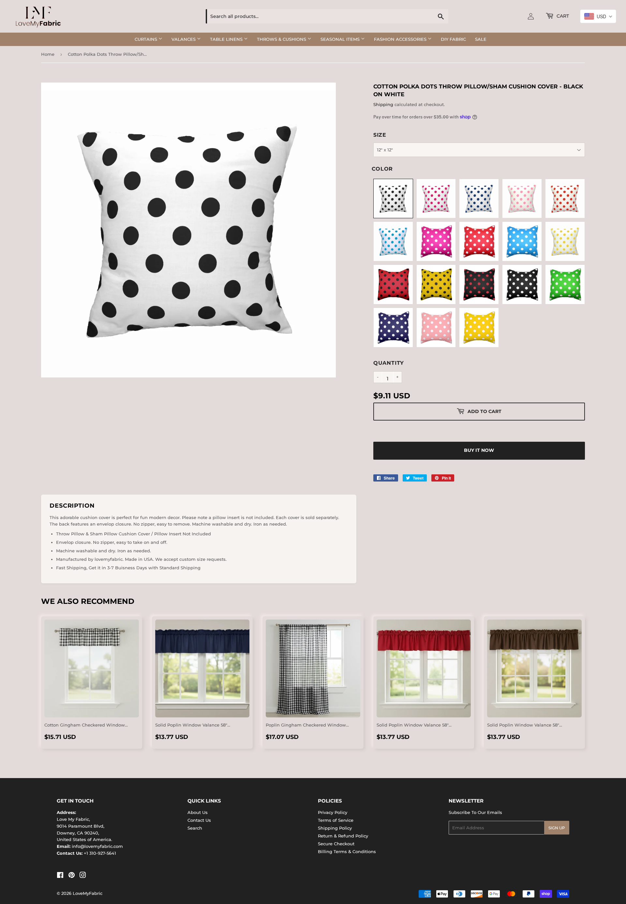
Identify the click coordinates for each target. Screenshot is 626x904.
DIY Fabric (453, 39)
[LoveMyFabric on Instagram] (83, 876)
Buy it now (479, 450)
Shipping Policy (335, 828)
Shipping (383, 104)
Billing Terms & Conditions (347, 851)
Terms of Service (335, 820)
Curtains (146, 39)
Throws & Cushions (282, 39)
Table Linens (227, 39)
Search (194, 828)
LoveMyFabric (87, 893)
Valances (184, 39)
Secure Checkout (336, 843)
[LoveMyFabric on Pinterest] (71, 876)
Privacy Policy (332, 812)
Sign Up (556, 827)
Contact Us (199, 820)
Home (47, 54)
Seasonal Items (340, 39)
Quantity (388, 363)
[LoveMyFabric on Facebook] (60, 876)
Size (379, 135)
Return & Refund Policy (343, 835)
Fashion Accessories (401, 39)
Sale (480, 39)
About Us (197, 812)
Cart (562, 16)
